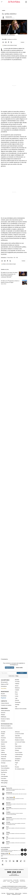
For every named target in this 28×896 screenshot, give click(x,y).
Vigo (16, 706)
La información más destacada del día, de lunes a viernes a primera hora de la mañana (15, 789)
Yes (16, 764)
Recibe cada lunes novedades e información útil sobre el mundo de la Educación (16, 803)
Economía (3, 737)
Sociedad (3, 748)
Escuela (17, 766)
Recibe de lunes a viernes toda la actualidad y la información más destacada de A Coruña (15, 823)
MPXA (11, 882)
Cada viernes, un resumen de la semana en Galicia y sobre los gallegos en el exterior (16, 818)
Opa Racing (4, 772)
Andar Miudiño (4, 776)
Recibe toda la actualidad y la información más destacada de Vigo (15, 838)
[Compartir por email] (6, 42)
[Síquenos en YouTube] (17, 860)
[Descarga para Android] (25, 850)
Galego (16, 675)
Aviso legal (3, 893)
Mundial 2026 (4, 766)
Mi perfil (3, 693)
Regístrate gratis (9, 667)
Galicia (2, 735)
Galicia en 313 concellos (20, 708)
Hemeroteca (4, 686)
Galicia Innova (18, 756)
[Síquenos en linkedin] (13, 860)
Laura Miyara (3, 277)
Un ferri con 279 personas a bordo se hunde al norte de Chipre (10, 281)
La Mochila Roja (19, 754)
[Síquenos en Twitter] (6, 860)
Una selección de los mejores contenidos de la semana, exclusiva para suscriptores (15, 798)
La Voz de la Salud (19, 733)
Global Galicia (18, 737)
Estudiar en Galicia (19, 739)
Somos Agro (4, 754)
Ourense (17, 700)
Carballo (17, 689)
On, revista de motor (19, 769)
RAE (17, 257)
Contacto (3, 720)
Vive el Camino (18, 752)
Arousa (16, 685)
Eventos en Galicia (5, 718)
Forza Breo (3, 778)
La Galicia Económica (6, 760)
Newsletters (3, 695)
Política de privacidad (10, 893)
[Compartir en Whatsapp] (3, 42)
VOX (14, 257)
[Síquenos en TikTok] (20, 860)
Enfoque (17, 750)
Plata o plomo (18, 746)
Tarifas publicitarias (5, 710)
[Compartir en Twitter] (11, 42)
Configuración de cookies (16, 894)
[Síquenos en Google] (2, 864)
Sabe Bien (17, 735)
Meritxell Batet (10, 257)
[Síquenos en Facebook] (2, 860)
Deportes (3, 746)
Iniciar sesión (19, 667)
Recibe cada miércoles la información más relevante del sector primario (16, 808)
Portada (3, 733)
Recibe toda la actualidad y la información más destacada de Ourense (15, 842)
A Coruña (17, 681)
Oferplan (3, 714)
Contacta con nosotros (6, 705)
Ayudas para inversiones (6, 727)
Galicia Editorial (15, 882)
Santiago (17, 704)
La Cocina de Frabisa (20, 742)
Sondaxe (8, 881)
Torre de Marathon (5, 768)
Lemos (16, 696)
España (3, 739)
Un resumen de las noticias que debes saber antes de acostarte (16, 793)
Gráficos (3, 752)
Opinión (3, 744)
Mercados (17, 760)
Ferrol (16, 694)
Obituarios (3, 758)
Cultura (2, 750)
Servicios (3, 712)
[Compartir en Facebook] (8, 42)
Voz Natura (17, 881)
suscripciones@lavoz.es (14, 875)
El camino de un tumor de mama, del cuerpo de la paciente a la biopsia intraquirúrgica (9, 274)
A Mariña (17, 683)
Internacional (4, 742)
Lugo (16, 698)
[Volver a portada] (14, 2)
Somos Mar (3, 756)
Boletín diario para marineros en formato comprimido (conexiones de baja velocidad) (14, 813)
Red (16, 744)
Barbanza (17, 687)
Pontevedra (17, 702)
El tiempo (3, 762)
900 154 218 (14, 872)
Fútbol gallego (4, 780)
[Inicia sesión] (26, 2)
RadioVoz (4, 881)
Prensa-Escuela (22, 881)
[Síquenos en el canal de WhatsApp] (24, 860)
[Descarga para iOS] (22, 850)
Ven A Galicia (18, 748)
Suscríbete (3, 688)
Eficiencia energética (6, 725)
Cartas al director (5, 703)
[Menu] (2, 2)
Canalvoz (12, 881)
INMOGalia (3, 716)
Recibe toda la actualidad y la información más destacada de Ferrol (15, 828)
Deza (16, 691)
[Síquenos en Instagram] (9, 860)
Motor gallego (4, 782)
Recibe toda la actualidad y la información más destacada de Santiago (15, 833)
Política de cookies (18, 893)
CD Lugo (3, 774)
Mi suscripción (4, 682)
